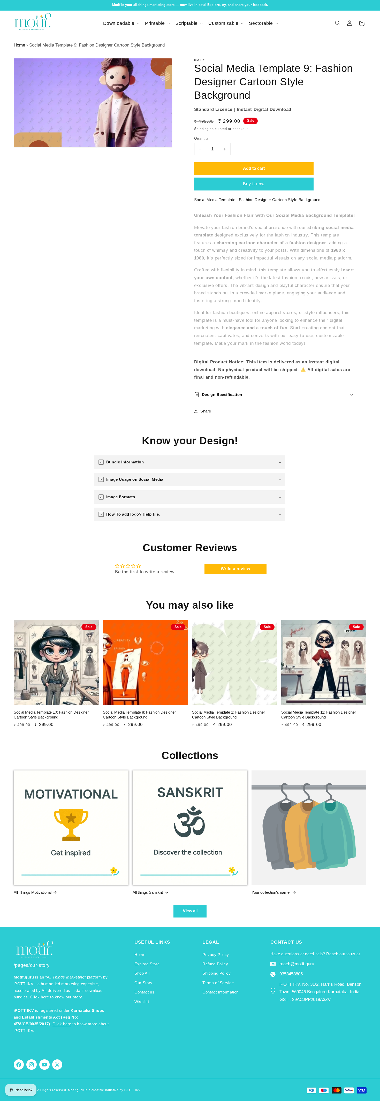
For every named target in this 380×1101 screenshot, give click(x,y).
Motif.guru (76, 1090)
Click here (61, 1024)
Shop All (141, 973)
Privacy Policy (215, 955)
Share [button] (205, 411)
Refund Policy (215, 964)
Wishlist (141, 1002)
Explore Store (146, 964)
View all (190, 911)
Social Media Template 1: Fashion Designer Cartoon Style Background (228, 715)
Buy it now (254, 184)
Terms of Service (218, 983)
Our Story (143, 983)
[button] (121, 23)
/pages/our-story (32, 965)
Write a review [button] (235, 569)
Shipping (201, 129)
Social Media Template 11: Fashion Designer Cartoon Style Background (318, 715)
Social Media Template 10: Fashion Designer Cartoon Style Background (51, 715)
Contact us (144, 992)
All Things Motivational (32, 892)
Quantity (201, 138)
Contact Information (220, 992)
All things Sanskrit (148, 892)
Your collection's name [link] (271, 892)
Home (19, 45)
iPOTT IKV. (132, 1090)
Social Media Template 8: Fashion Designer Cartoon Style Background (139, 715)
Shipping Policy (216, 973)
